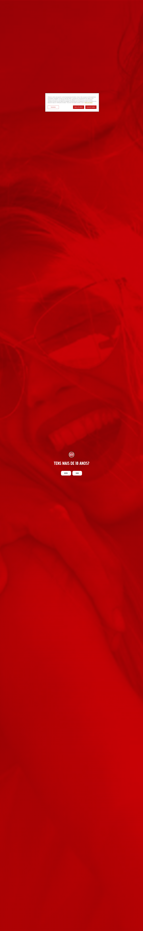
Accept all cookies (91, 107)
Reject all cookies (78, 107)
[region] (72, 102)
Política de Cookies (89, 102)
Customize (53, 107)
